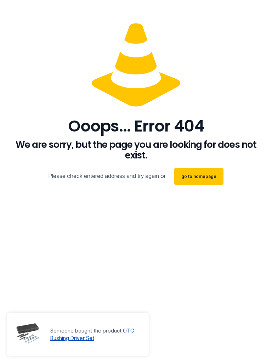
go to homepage (198, 176)
